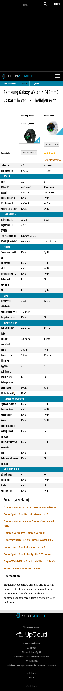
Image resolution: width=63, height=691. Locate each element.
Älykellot (36, 83)
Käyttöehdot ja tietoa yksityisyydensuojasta (31, 656)
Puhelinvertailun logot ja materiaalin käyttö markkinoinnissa (31, 665)
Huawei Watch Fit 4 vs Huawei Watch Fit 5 (28, 540)
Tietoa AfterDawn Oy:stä (31, 652)
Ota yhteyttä (31, 648)
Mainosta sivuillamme (31, 643)
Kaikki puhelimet (9, 83)
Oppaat (24, 83)
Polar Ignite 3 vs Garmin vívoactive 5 (26, 514)
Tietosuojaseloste (31, 661)
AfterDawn (31, 673)
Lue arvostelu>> (52, 160)
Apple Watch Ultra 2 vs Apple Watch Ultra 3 (29, 561)
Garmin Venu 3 (49, 115)
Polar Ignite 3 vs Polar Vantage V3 (24, 547)
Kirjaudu (56, 4)
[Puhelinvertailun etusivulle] (31, 616)
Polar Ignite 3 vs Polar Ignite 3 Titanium (28, 554)
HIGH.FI (31, 677)
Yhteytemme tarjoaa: (31, 627)
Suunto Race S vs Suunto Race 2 (23, 568)
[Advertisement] (31, 39)
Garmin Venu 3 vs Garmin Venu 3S (24, 532)
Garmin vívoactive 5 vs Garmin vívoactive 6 (30, 507)
